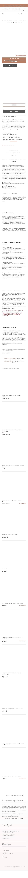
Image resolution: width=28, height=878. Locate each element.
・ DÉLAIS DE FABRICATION (7, 853)
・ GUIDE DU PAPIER (6, 850)
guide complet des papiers (19, 230)
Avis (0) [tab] (14, 155)
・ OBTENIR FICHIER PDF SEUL (8, 834)
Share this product (9, 145)
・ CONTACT (4, 857)
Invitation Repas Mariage (16, 359)
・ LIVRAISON (4, 854)
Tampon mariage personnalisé (15, 178)
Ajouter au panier (14, 111)
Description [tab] (14, 150)
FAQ (13, 343)
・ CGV (3, 856)
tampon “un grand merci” (9, 179)
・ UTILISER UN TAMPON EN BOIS (9, 829)
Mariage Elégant (16, 361)
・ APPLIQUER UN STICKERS (7, 832)
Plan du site (13, 866)
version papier (11, 177)
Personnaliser (9, 65)
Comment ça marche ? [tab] (14, 153)
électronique (19, 177)
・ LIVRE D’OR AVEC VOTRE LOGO (8, 837)
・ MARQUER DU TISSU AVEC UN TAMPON (10, 831)
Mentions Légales (6, 866)
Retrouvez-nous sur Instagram (14, 795)
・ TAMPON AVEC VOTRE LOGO (8, 835)
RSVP (24, 178)
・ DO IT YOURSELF (6, 838)
